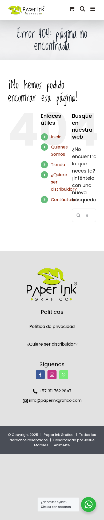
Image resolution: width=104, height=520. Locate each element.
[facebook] (40, 374)
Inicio (56, 137)
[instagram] (52, 374)
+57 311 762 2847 (54, 391)
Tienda (58, 165)
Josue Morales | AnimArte (64, 442)
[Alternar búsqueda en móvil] (82, 8)
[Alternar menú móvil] (93, 8)
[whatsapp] (63, 374)
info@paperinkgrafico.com (55, 400)
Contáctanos (65, 200)
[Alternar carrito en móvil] (71, 8)
